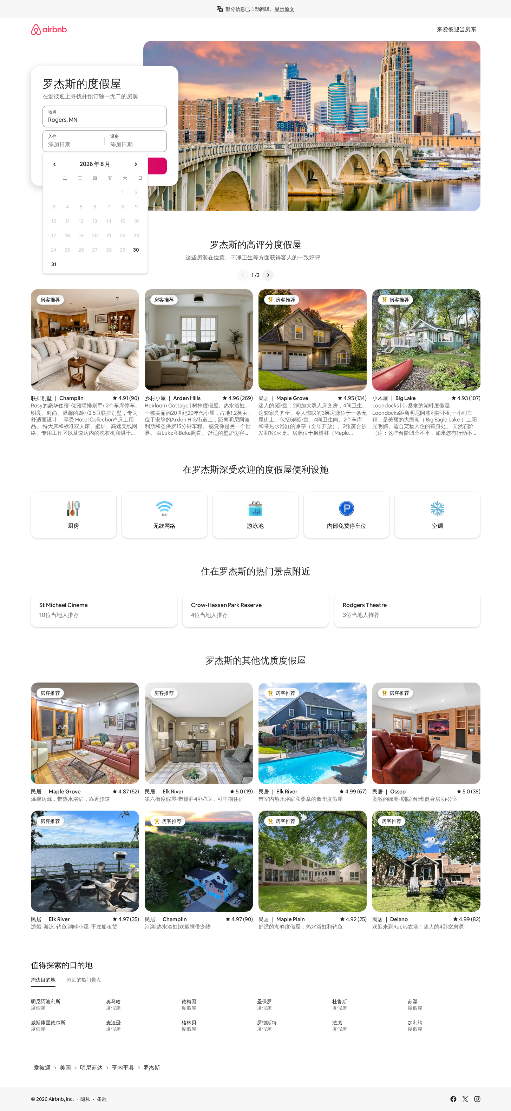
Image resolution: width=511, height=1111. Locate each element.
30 (136, 250)
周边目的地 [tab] (43, 980)
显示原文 (284, 9)
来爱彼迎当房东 (456, 29)
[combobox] (104, 119)
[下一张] (268, 275)
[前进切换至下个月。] (135, 164)
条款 (102, 1099)
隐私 (85, 1099)
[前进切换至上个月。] (55, 164)
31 (53, 264)
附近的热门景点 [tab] (84, 980)
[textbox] (73, 144)
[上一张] (243, 275)
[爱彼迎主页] (49, 29)
